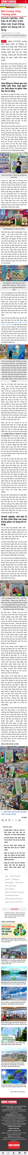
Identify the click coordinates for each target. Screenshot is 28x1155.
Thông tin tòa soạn (14, 1126)
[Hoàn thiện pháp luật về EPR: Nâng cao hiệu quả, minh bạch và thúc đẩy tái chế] (14, 1015)
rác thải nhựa (19, 882)
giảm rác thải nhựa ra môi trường (14, 892)
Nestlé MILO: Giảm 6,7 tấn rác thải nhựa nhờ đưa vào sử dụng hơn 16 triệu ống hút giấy (14, 832)
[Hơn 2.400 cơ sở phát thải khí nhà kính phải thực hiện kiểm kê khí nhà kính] (14, 995)
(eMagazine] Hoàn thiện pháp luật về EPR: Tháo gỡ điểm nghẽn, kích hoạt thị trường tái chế (14, 940)
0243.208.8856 (16, 1136)
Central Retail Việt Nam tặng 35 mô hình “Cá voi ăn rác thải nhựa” (14, 840)
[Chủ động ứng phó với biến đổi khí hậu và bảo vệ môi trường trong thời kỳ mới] (14, 1077)
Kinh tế (8, 879)
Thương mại (16, 879)
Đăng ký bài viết (14, 1128)
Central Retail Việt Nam (12, 895)
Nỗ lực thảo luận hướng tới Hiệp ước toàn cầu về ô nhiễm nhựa (14, 848)
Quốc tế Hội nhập (15, 876)
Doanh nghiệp (9, 882)
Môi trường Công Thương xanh (11, 13)
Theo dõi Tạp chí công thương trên (10, 36)
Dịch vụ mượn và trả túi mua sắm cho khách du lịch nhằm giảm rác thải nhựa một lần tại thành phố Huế (14, 856)
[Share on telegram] (19, 820)
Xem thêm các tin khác (18, 1092)
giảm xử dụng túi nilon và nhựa (14, 902)
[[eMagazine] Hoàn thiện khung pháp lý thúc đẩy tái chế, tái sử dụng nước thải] (14, 974)
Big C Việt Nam (10, 889)
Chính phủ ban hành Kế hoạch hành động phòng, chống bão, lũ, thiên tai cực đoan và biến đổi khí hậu (12, 1064)
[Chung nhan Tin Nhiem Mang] (14, 1145)
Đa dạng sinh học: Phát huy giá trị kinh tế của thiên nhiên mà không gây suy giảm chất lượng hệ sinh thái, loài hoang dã (15, 915)
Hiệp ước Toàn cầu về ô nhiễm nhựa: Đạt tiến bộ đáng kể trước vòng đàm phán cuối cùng (14, 866)
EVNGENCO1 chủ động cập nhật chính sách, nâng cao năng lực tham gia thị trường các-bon (13, 961)
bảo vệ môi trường (11, 886)
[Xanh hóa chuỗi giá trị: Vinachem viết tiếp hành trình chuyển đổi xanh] (14, 1035)
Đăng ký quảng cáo (14, 1131)
